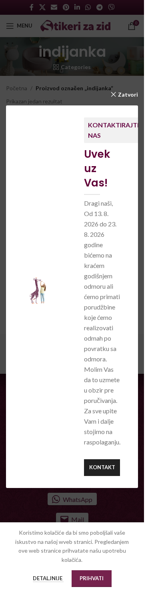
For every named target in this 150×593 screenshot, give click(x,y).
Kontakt (102, 467)
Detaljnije (48, 578)
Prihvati (92, 578)
